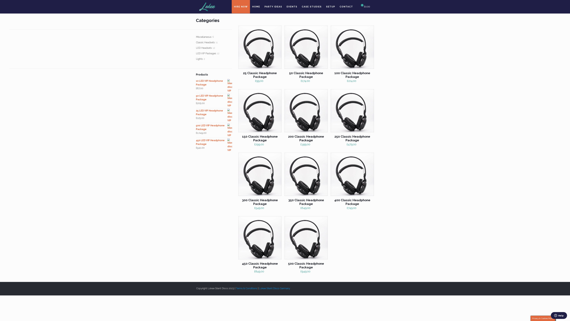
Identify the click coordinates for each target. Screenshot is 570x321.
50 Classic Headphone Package (306, 75)
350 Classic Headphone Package (306, 202)
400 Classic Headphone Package (352, 202)
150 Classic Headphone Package (260, 138)
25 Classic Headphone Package (260, 75)
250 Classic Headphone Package (352, 138)
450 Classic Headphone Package (260, 265)
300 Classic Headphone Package (260, 202)
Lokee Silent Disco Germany (274, 288)
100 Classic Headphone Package (352, 75)
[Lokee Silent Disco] (207, 6)
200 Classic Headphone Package (306, 138)
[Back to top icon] (372, 287)
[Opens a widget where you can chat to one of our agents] (559, 316)
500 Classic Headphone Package (306, 265)
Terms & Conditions (246, 288)
